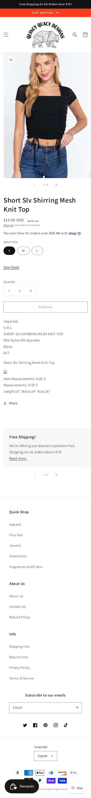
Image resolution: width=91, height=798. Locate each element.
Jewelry (15, 545)
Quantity (9, 282)
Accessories (18, 556)
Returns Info (18, 657)
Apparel (15, 524)
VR (66, 789)
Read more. (18, 458)
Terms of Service (21, 678)
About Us (16, 596)
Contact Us (17, 607)
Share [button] (13, 403)
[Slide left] (35, 184)
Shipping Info (19, 646)
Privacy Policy (19, 667)
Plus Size (16, 535)
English (43, 756)
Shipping (8, 225)
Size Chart (11, 267)
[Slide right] (56, 184)
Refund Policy (19, 617)
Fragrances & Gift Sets (25, 567)
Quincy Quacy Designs (41, 789)
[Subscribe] (76, 708)
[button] (6, 35)
